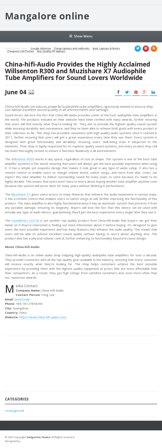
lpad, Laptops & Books (106, 48)
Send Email (21, 299)
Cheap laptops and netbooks (72, 48)
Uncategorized (14, 411)
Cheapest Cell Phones (20, 51)
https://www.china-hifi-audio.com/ (42, 317)
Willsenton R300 (22, 159)
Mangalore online (47, 16)
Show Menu (83, 36)
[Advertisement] (34, 367)
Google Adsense (40, 48)
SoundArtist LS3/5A (25, 220)
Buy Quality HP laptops (51, 51)
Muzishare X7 (20, 194)
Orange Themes (31, 441)
